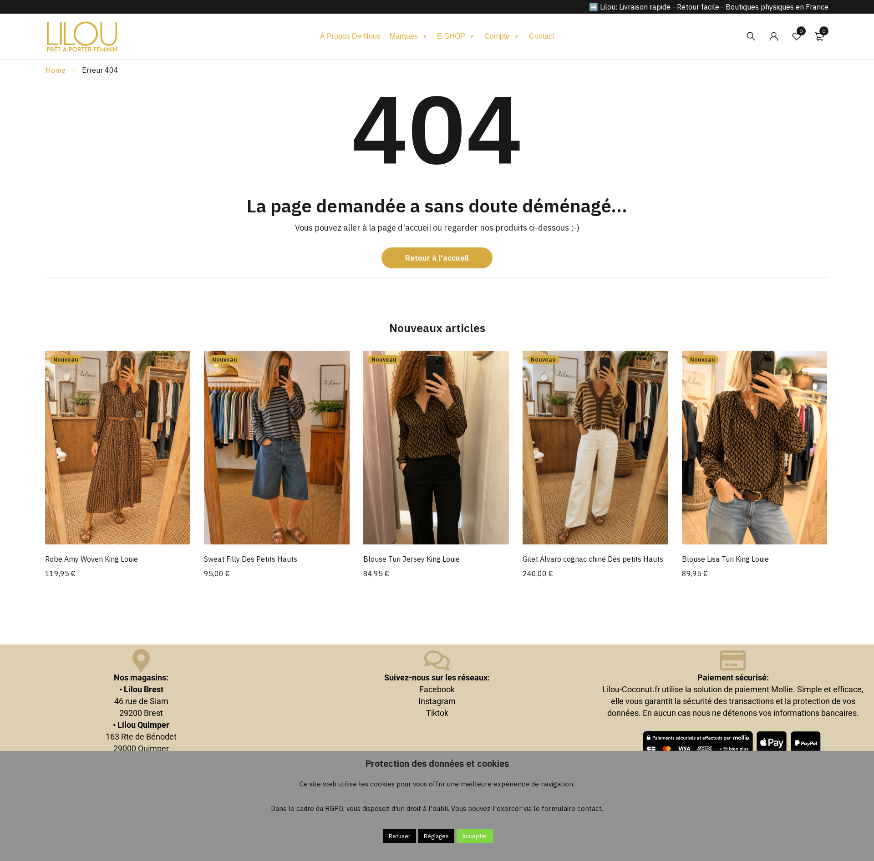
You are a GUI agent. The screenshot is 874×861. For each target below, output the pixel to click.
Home (56, 70)
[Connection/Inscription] (774, 36)
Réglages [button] (436, 836)
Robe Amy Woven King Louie (91, 559)
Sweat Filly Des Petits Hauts (250, 559)
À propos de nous (350, 36)
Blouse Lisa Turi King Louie (725, 559)
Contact (541, 36)
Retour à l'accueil (437, 258)
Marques (404, 36)
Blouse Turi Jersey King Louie (411, 559)
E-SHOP (451, 36)
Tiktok (437, 713)
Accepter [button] (475, 836)
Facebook (437, 689)
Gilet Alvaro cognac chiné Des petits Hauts (593, 559)
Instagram (437, 701)
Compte (497, 36)
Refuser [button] (400, 836)
